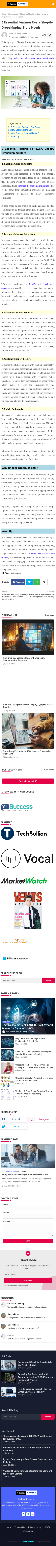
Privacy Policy (34, 1527)
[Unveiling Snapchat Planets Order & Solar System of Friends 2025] (7, 1081)
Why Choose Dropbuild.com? (24, 133)
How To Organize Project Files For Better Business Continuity (34, 1390)
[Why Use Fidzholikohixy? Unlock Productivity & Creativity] (7, 1042)
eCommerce (13, 14)
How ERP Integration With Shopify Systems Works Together (28, 706)
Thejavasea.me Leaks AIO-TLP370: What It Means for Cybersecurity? (27, 1437)
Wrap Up (14, 136)
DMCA (47, 1527)
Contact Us (20, 1527)
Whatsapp (36, 582)
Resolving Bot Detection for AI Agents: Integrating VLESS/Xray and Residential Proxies (36, 1377)
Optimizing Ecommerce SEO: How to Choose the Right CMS (27, 752)
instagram (44, 1119)
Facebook (20, 582)
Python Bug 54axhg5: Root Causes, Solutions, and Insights (27, 1461)
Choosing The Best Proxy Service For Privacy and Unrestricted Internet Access (34, 1066)
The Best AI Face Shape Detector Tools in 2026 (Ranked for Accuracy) (33, 1092)
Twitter (29, 582)
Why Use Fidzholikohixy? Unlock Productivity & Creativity (30, 1039)
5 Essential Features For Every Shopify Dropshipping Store (24, 128)
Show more (49, 615)
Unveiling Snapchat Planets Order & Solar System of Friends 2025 (34, 1079)
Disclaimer (28, 1531)
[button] (53, 4)
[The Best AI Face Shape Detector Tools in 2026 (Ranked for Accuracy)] (7, 1094)
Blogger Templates (21, 1536)
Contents (16, 123)
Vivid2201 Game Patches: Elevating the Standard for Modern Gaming (33, 1053)
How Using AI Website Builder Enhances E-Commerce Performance (24, 659)
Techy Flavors (28, 1541)
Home (3, 14)
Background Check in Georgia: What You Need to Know (25, 1174)
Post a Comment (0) (28, 781)
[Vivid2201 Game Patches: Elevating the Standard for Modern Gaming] (7, 1055)
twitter (16, 1126)
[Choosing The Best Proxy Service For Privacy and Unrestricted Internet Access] (7, 1068)
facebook (16, 1119)
